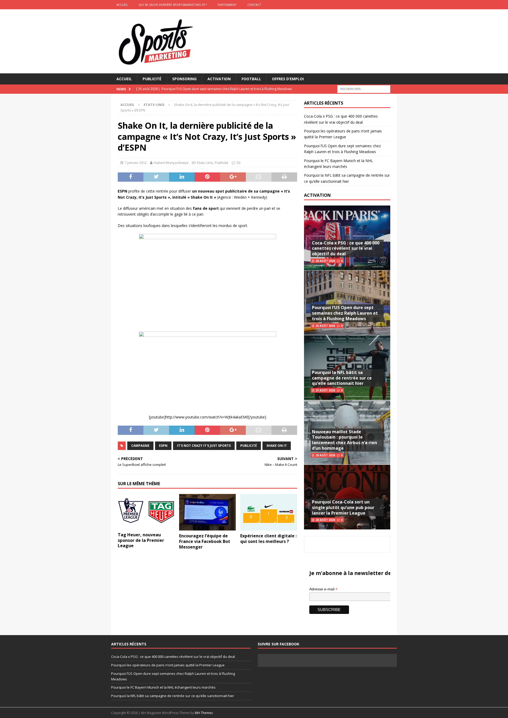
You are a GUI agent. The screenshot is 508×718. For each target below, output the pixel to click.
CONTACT (254, 5)
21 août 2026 (325, 390)
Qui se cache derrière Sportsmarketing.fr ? (173, 5)
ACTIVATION (317, 195)
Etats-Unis (205, 162)
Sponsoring (184, 78)
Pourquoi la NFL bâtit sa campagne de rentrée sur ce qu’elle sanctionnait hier (342, 377)
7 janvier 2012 (136, 162)
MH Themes (204, 713)
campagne (140, 445)
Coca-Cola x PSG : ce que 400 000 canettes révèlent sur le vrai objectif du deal (345, 248)
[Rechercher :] (363, 88)
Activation (219, 78)
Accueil (124, 78)
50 (238, 162)
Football (251, 78)
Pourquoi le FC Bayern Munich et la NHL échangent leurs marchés (163, 687)
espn (163, 445)
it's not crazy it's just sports (204, 445)
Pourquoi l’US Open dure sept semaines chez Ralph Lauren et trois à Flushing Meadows (345, 313)
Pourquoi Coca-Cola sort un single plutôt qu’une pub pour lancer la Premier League (343, 507)
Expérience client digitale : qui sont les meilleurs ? (268, 538)
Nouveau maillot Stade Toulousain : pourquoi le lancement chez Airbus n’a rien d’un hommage (344, 440)
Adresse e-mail (323, 589)
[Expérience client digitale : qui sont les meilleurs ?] (268, 512)
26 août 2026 (325, 261)
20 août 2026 (325, 455)
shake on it (276, 445)
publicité (248, 445)
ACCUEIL (122, 5)
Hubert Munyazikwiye (171, 162)
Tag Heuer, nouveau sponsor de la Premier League (141, 540)
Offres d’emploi (288, 78)
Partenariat (227, 5)
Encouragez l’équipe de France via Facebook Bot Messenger (204, 541)
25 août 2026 (325, 326)
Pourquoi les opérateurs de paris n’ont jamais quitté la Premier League (168, 665)
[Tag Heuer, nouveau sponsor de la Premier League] (146, 511)
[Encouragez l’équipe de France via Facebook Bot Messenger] (207, 512)
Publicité (152, 78)
